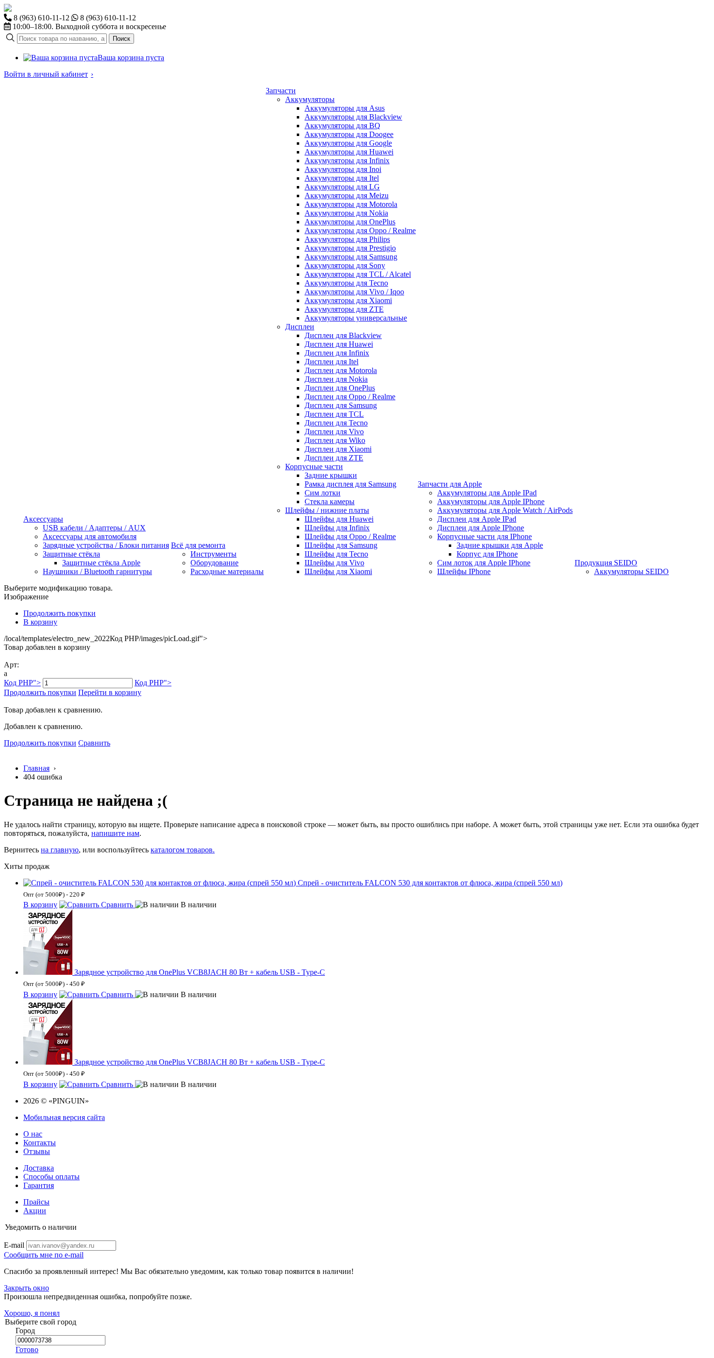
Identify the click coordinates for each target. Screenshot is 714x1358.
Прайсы (36, 1202)
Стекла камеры (330, 501)
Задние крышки (331, 475)
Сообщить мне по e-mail (44, 1255)
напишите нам (115, 833)
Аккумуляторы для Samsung (351, 257)
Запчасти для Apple (450, 484)
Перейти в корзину (109, 692)
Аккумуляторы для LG (342, 187)
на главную (60, 850)
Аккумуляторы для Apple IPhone (490, 501)
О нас (32, 1134)
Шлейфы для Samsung (341, 545)
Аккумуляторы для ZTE (344, 309)
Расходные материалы (227, 571)
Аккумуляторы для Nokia (346, 213)
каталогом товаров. (183, 850)
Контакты (39, 1142)
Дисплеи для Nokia (336, 379)
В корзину (40, 622)
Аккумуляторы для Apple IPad (487, 493)
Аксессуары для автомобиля (89, 536)
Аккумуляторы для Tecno (346, 283)
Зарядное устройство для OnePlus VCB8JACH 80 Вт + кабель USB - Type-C (199, 972)
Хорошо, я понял (32, 1313)
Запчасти (281, 90)
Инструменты (213, 554)
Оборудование (214, 563)
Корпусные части (314, 466)
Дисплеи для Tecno (336, 423)
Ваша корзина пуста (131, 57)
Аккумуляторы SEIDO (631, 571)
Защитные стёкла (71, 554)
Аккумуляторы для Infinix (347, 160)
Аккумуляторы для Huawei (349, 152)
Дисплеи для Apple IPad (476, 519)
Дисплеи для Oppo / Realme (350, 396)
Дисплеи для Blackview (343, 335)
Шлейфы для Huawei (339, 519)
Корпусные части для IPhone (484, 536)
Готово (27, 1349)
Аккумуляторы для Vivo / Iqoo (354, 292)
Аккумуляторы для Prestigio (350, 248)
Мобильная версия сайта (64, 1117)
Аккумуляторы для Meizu (347, 195)
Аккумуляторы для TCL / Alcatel (358, 274)
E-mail (14, 1245)
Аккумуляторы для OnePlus (350, 222)
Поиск (121, 38)
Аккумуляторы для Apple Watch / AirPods (505, 510)
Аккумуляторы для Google (348, 143)
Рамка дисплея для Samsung (350, 484)
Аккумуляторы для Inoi (343, 169)
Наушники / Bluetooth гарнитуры (97, 571)
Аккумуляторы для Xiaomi (348, 300)
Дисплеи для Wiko (335, 440)
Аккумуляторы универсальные (356, 318)
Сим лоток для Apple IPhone (483, 563)
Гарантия (38, 1185)
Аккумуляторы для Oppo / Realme (360, 230)
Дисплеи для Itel (331, 361)
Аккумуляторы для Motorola (351, 204)
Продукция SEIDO (606, 563)
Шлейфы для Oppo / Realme (350, 536)
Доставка (38, 1168)
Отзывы (36, 1151)
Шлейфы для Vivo (334, 563)
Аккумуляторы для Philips (347, 239)
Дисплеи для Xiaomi (338, 449)
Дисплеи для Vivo (334, 431)
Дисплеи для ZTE (334, 458)
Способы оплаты (51, 1176)
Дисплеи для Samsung (341, 405)
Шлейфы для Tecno (336, 554)
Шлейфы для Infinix (337, 528)
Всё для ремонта (198, 545)
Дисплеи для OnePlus (340, 388)
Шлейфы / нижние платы (327, 510)
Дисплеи (299, 327)
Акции (34, 1210)
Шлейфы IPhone (464, 571)
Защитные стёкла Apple (101, 563)
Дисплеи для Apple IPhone (480, 528)
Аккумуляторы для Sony (345, 265)
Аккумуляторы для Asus (345, 108)
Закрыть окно (26, 1288)
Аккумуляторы (310, 99)
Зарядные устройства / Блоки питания (106, 545)
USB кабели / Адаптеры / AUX (94, 528)
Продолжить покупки (59, 613)
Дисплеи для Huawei (339, 344)
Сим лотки (322, 493)
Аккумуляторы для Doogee (349, 134)
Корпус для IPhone (487, 554)
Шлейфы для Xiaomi (338, 571)
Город (25, 1330)
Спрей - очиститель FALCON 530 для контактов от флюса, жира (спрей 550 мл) (430, 883)
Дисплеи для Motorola (341, 370)
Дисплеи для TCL (334, 414)
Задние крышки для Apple (500, 545)
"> (22, 683)
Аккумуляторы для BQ (342, 125)
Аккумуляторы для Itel (342, 178)
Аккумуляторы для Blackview (353, 117)
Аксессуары (43, 519)
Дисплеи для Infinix (337, 353)
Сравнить (94, 743)
